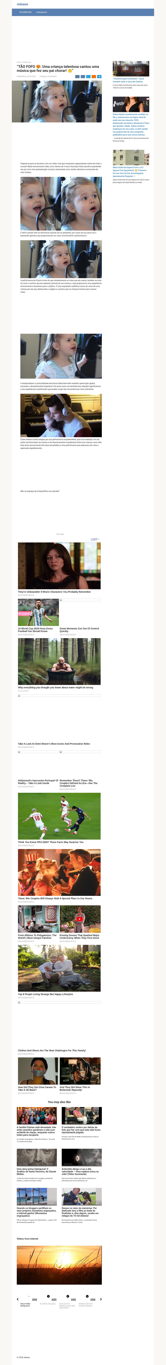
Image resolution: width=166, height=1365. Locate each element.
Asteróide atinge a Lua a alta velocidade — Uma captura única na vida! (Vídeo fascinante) (80, 1171)
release (22, 4)
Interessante (41, 12)
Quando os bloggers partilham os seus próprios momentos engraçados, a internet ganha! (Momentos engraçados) (36, 1212)
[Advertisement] (83, 37)
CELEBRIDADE (25, 12)
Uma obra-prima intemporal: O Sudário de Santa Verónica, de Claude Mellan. (36, 1171)
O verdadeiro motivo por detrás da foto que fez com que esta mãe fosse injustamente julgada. (81, 1130)
